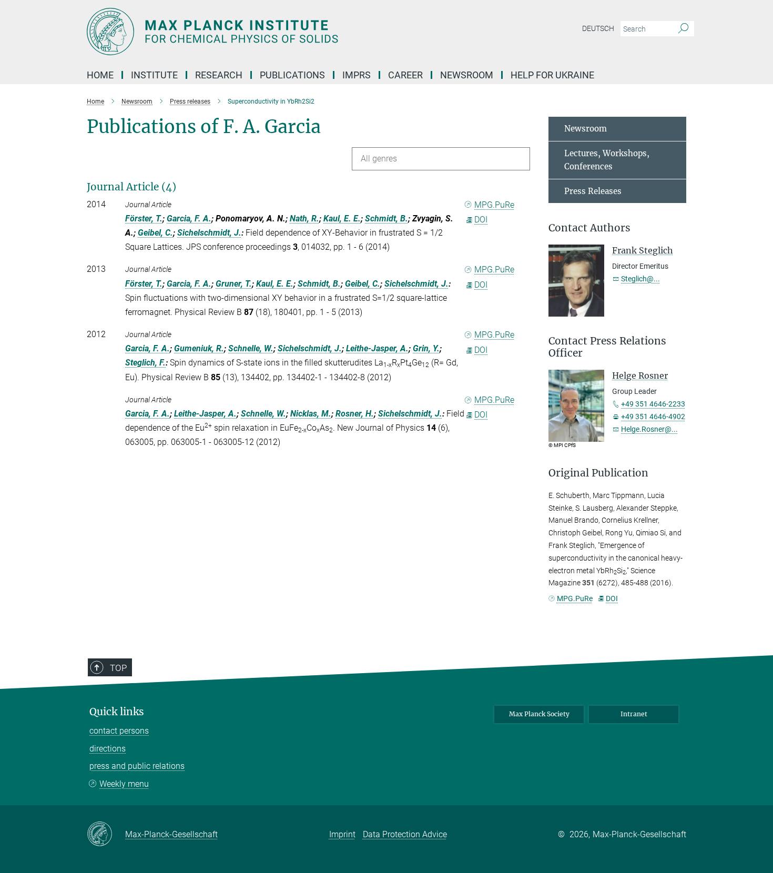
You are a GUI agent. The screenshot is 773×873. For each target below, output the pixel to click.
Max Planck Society (539, 714)
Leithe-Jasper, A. (377, 348)
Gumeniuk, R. (199, 348)
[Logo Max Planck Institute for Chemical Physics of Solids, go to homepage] (284, 31)
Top (118, 668)
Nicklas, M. (310, 414)
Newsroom (585, 129)
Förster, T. (143, 219)
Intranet (634, 714)
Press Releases (593, 191)
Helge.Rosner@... (649, 429)
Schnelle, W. (250, 348)
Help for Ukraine (552, 75)
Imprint (342, 834)
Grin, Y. (426, 348)
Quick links (116, 712)
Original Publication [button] (598, 473)
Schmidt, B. (386, 219)
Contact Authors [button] (589, 228)
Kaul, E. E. (342, 219)
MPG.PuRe (494, 205)
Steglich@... (640, 279)
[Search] (683, 29)
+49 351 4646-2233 (653, 404)
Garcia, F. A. (189, 219)
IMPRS (356, 75)
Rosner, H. (354, 414)
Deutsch (598, 28)
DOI (480, 220)
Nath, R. (304, 219)
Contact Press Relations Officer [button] (607, 347)
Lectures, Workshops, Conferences (606, 160)
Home (100, 75)
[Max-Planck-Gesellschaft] (106, 834)
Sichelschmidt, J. (209, 233)
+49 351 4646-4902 (653, 416)
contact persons (119, 731)
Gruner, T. (234, 284)
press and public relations (137, 766)
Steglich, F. (145, 363)
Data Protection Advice (405, 834)
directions (107, 749)
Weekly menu (124, 784)
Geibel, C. (155, 233)
